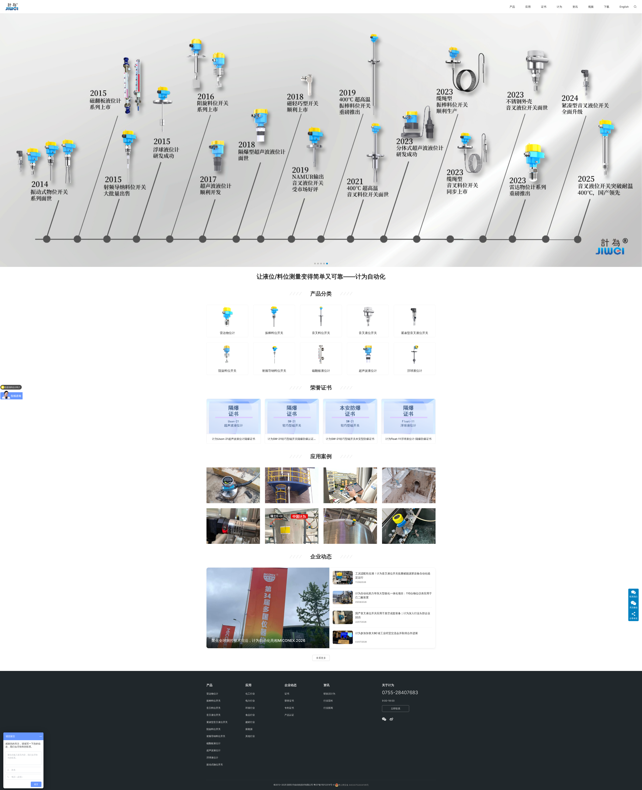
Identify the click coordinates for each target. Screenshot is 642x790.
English (624, 6)
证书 (543, 6)
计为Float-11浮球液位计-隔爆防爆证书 (292, 438)
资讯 (575, 6)
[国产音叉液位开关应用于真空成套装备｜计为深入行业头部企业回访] (343, 617)
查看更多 (321, 657)
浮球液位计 (414, 370)
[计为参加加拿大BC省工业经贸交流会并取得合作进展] (343, 637)
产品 (512, 6)
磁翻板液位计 (321, 370)
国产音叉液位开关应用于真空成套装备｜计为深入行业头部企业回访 (392, 615)
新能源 (248, 729)
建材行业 (250, 722)
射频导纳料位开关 (274, 370)
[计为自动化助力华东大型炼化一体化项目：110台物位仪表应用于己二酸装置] (343, 597)
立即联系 (395, 708)
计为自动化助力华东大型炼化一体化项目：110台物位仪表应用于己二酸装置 (393, 595)
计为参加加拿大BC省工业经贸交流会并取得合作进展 (386, 633)
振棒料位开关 (274, 333)
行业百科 (328, 700)
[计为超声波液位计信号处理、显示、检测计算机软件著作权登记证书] (409, 421)
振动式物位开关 (214, 764)
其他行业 (250, 736)
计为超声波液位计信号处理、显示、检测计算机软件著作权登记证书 (410, 438)
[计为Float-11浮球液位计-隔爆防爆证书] (292, 421)
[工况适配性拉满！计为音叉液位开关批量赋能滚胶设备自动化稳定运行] (343, 577)
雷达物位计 (227, 333)
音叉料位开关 (321, 333)
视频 (591, 6)
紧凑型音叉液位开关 (414, 333)
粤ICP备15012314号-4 (324, 785)
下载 (606, 6)
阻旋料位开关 (227, 370)
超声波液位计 (368, 370)
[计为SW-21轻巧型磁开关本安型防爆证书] (234, 421)
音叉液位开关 (368, 333)
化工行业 (250, 693)
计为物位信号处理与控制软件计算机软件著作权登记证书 (351, 438)
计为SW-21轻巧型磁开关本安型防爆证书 (233, 438)
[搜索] (635, 6)
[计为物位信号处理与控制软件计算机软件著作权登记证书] (350, 421)
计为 (559, 6)
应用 (528, 6)
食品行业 (250, 714)
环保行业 (250, 707)
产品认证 (289, 714)
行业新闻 (328, 707)
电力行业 (250, 700)
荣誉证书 (289, 700)
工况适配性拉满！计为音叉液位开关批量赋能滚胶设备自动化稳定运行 (392, 575)
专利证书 (289, 707)
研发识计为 (329, 693)
